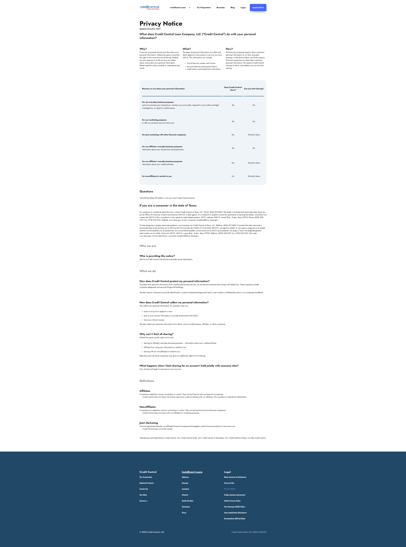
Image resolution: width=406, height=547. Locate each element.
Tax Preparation (204, 7)
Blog (233, 7)
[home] (150, 7)
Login (243, 7)
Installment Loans (192, 472)
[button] (181, 7)
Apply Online (258, 7)
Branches (221, 7)
